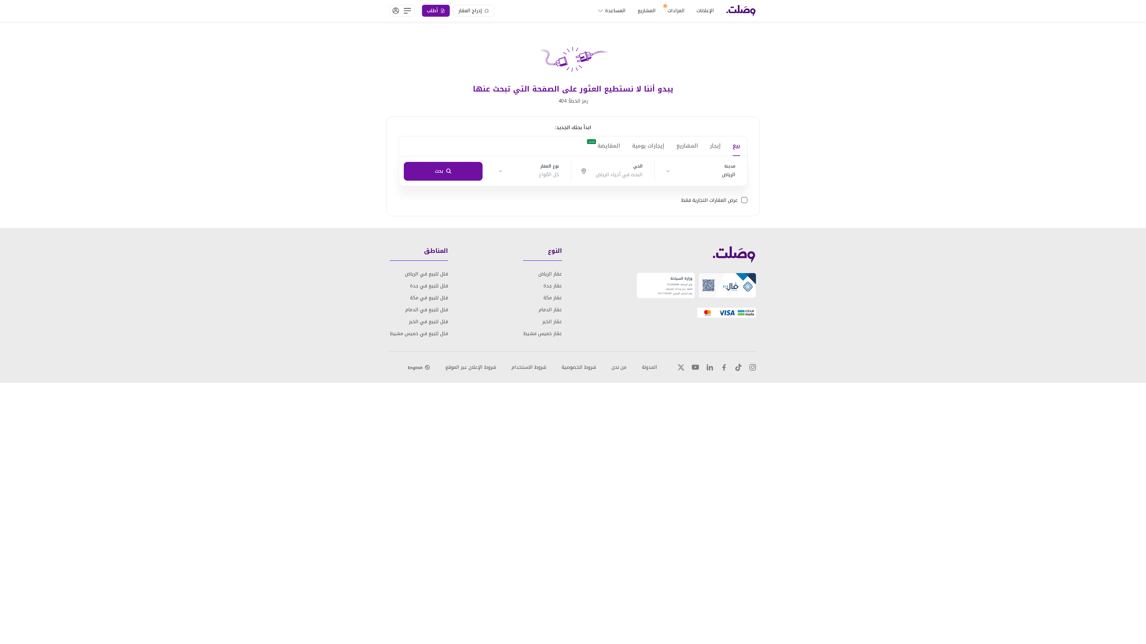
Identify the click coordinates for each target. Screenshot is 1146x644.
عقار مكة (552, 297)
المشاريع (646, 10)
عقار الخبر (552, 321)
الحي (638, 166)
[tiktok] (738, 367)
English (415, 367)
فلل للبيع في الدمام (426, 309)
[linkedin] (709, 367)
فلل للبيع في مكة (429, 297)
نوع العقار (549, 166)
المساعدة (615, 10)
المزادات (676, 10)
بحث (439, 171)
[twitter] (681, 367)
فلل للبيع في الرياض (426, 273)
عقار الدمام (550, 309)
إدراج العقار (470, 10)
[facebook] (724, 367)
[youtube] (695, 367)
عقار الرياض (550, 273)
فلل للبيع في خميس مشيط (419, 333)
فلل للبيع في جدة (429, 285)
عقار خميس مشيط (542, 333)
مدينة (729, 166)
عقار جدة (552, 285)
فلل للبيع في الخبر (428, 321)
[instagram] (752, 367)
